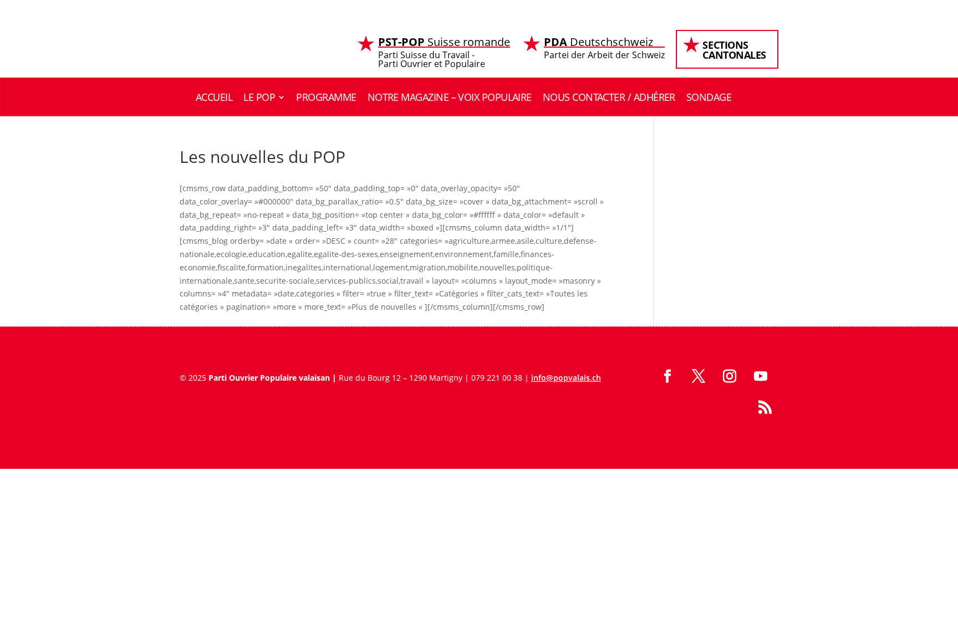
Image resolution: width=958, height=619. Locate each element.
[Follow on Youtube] (760, 376)
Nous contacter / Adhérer (609, 97)
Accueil (214, 97)
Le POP (259, 97)
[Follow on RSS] (765, 407)
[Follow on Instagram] (729, 376)
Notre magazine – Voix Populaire (450, 97)
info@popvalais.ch (566, 377)
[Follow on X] (698, 376)
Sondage (708, 97)
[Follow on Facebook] (667, 376)
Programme (326, 97)
